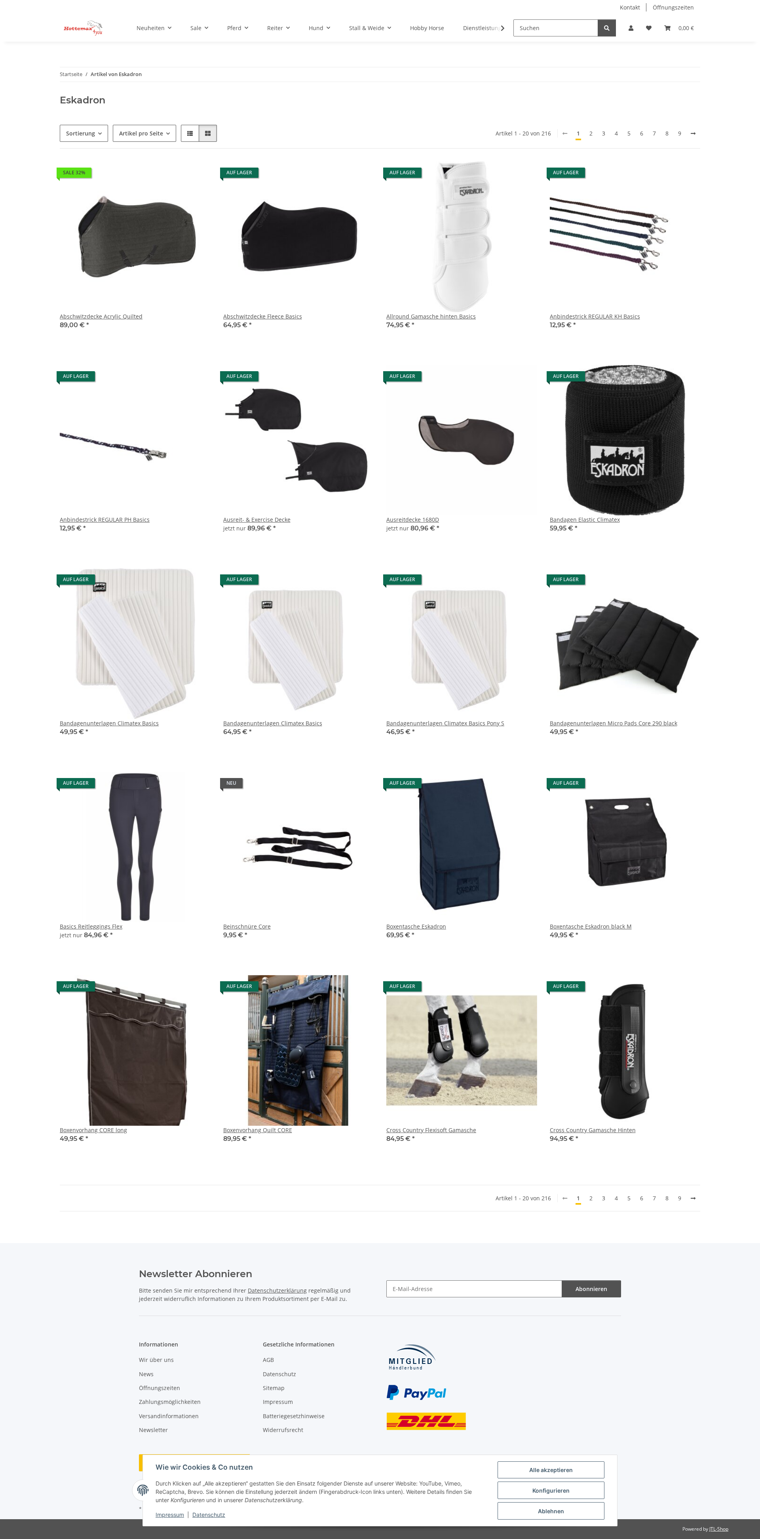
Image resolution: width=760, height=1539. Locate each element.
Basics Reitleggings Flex (91, 926)
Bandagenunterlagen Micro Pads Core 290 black (613, 723)
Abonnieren (591, 1289)
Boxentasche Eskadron (416, 926)
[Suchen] (607, 27)
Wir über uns (156, 1360)
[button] (631, 28)
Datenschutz (208, 1514)
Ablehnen (551, 1511)
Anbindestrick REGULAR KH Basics (595, 316)
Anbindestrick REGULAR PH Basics (105, 519)
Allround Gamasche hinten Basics (431, 316)
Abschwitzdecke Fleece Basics (262, 316)
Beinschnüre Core (247, 926)
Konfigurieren (551, 1490)
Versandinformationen (169, 1416)
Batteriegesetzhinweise (294, 1416)
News (146, 1374)
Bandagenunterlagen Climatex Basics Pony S (445, 723)
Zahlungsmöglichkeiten (170, 1402)
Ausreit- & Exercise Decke (257, 519)
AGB (268, 1360)
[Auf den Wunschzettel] (686, 581)
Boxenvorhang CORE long (93, 1130)
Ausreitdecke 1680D (412, 519)
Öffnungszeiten (673, 7)
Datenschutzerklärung (277, 1290)
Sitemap (274, 1388)
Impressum (170, 1514)
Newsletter (153, 1430)
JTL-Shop (718, 1529)
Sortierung (80, 133)
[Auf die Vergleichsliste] (666, 581)
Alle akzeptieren (551, 1470)
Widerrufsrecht (283, 1430)
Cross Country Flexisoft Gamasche (431, 1130)
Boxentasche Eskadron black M (591, 926)
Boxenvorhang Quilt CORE (257, 1130)
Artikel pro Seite (141, 133)
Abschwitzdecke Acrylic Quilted (101, 316)
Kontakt (630, 7)
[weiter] (693, 133)
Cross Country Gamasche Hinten (593, 1130)
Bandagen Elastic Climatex (585, 519)
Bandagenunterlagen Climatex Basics (109, 723)
